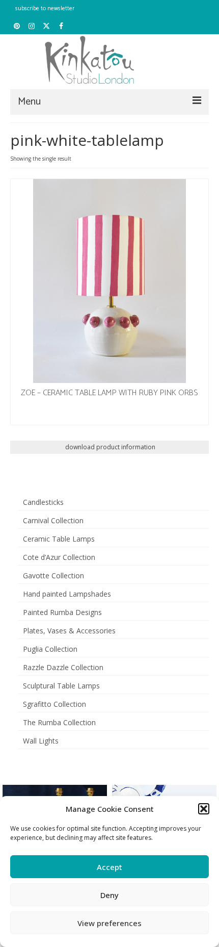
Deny (109, 895)
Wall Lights (41, 741)
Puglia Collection (50, 649)
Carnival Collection (53, 520)
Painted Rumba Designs (62, 612)
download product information (109, 447)
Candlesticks (43, 502)
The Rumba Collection (59, 722)
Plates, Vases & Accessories (69, 630)
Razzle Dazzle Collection (63, 667)
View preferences (109, 923)
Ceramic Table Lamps (59, 539)
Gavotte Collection (53, 575)
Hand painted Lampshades (67, 594)
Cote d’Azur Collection (59, 557)
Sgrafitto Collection (54, 704)
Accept (109, 867)
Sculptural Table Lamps (61, 685)
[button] (204, 809)
